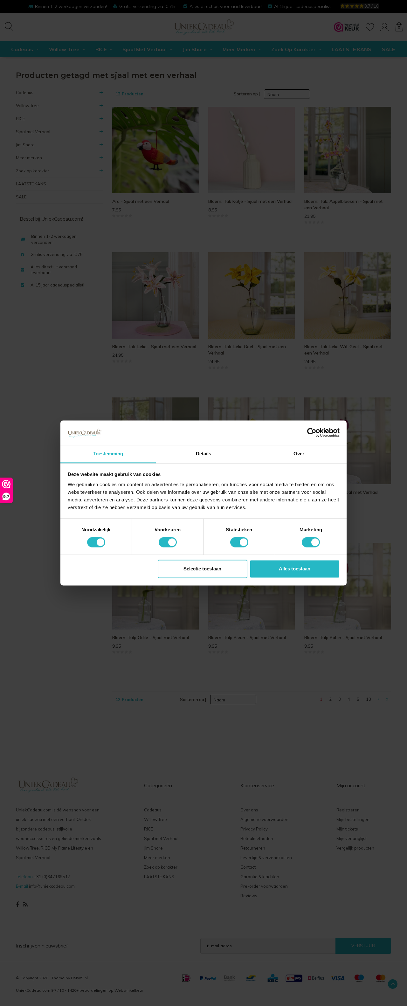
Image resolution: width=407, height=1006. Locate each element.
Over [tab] (298, 453)
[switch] (168, 542)
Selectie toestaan (202, 568)
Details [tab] (203, 453)
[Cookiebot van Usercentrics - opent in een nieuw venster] (312, 433)
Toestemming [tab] (108, 453)
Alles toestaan (294, 568)
